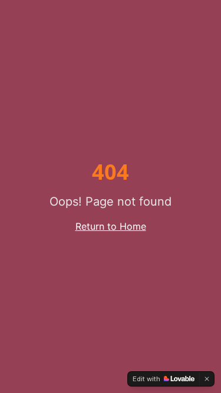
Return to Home (110, 226)
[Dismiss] (207, 379)
